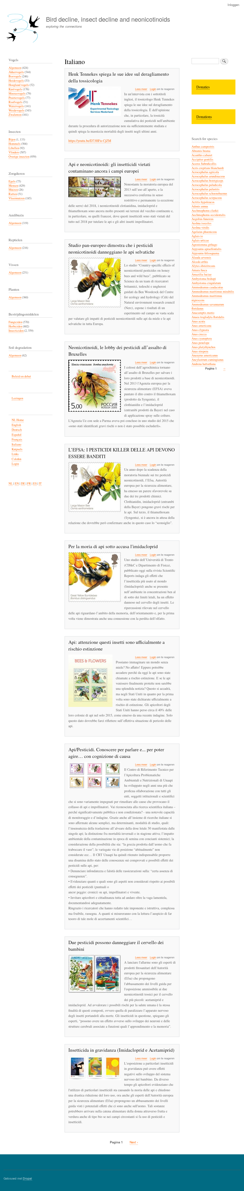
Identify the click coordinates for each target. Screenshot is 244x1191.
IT (40, 483)
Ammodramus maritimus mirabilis (213, 292)
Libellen (14, 148)
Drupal (27, 1178)
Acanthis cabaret (202, 155)
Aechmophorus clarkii (205, 211)
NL (11, 483)
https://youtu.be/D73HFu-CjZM (89, 140)
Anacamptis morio (203, 313)
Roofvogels (15, 102)
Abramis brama (201, 151)
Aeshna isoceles (201, 223)
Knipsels (17, 449)
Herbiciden (15, 326)
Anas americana (201, 326)
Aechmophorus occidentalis (208, 215)
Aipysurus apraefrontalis (206, 249)
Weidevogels (16, 110)
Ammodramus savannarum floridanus (208, 306)
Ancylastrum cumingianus (208, 360)
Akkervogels (16, 72)
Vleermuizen (17, 198)
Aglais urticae (200, 240)
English (16, 425)
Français (17, 439)
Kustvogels (15, 89)
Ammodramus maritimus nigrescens (207, 298)
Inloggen (233, 4)
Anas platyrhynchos (203, 347)
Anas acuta (198, 321)
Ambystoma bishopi (204, 279)
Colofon (16, 459)
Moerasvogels (17, 93)
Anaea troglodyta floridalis (208, 317)
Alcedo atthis (200, 262)
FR (29, 483)
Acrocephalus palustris (205, 189)
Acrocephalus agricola (205, 172)
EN (17, 483)
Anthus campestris (203, 147)
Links (15, 454)
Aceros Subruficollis (204, 164)
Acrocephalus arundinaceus (208, 176)
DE (23, 483)
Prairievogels (17, 98)
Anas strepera (200, 351)
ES (35, 483)
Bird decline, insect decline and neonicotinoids (108, 19)
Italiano (16, 444)
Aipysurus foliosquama (205, 253)
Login (153, 89)
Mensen (13, 186)
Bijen (12, 139)
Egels (12, 181)
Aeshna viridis (200, 227)
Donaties (203, 86)
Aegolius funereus (203, 219)
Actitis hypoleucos (203, 202)
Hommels (14, 144)
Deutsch (17, 430)
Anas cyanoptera (202, 338)
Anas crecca (199, 334)
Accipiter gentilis (202, 159)
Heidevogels (16, 81)
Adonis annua (200, 206)
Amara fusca (199, 270)
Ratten (13, 194)
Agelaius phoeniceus (204, 232)
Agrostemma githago (204, 245)
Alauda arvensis (201, 257)
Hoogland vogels (19, 85)
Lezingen (17, 398)
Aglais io (197, 236)
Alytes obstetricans (203, 266)
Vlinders (14, 152)
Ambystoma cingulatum (206, 283)
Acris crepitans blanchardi (208, 168)
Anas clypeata (200, 330)
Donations (204, 116)
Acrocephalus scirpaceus (207, 198)
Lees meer (141, 89)
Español (16, 435)
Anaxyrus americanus (205, 355)
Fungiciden (15, 322)
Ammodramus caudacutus (207, 287)
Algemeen (15, 68)
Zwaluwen (15, 115)
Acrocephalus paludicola (207, 185)
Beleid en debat (21, 376)
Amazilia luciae (202, 274)
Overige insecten (19, 157)
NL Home (18, 420)
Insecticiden (16, 331)
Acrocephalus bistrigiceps (207, 181)
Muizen (13, 190)
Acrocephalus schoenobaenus (209, 193)
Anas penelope (200, 343)
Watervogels (16, 106)
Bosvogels (15, 76)
